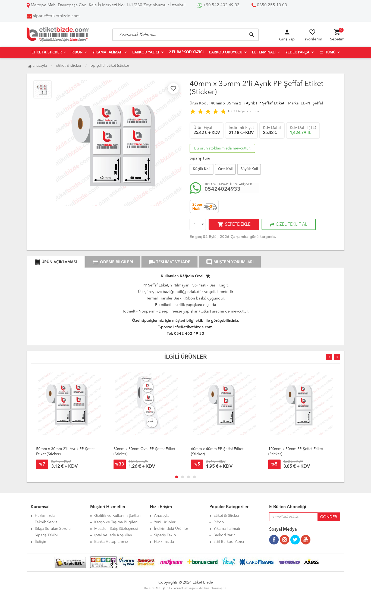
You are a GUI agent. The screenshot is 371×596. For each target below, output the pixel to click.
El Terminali (264, 52)
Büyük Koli (249, 169)
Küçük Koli (201, 169)
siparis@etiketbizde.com (56, 16)
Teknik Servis (46, 522)
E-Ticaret (176, 588)
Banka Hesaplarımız (111, 542)
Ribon (77, 52)
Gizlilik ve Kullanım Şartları (117, 516)
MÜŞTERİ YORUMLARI (230, 262)
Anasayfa (39, 66)
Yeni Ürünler (164, 522)
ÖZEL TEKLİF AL (291, 224)
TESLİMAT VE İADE (169, 262)
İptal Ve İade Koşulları (113, 535)
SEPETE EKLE (233, 224)
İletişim (41, 542)
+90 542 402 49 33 (221, 5)
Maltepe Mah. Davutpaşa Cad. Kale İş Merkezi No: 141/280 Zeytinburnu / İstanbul (108, 5)
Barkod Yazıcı (145, 52)
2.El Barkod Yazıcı (186, 52)
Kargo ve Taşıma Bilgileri (116, 522)
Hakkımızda (45, 516)
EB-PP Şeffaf (312, 103)
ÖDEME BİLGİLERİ (112, 262)
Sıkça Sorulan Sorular (53, 529)
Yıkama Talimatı (107, 52)
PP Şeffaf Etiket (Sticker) (110, 66)
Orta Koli (225, 169)
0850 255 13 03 (271, 5)
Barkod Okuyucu (225, 52)
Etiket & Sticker (47, 52)
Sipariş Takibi (46, 535)
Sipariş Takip (165, 535)
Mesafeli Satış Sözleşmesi (116, 529)
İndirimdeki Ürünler (171, 529)
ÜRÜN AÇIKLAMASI (55, 262)
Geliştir (162, 588)
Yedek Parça (297, 52)
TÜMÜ (330, 52)
